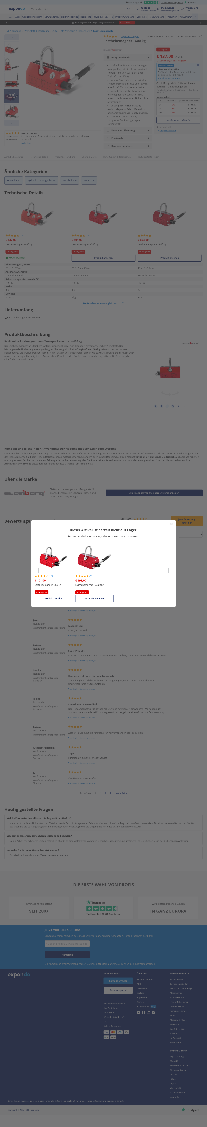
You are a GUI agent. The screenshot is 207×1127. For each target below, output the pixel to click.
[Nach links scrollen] (36, 570)
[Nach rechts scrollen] (170, 570)
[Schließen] (172, 524)
